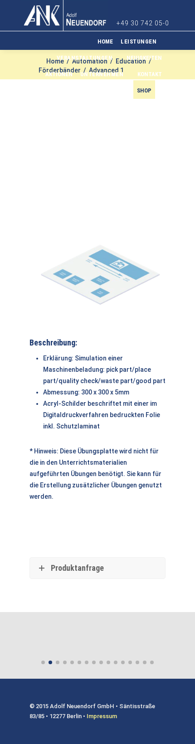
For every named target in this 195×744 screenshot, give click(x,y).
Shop (144, 90)
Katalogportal (103, 90)
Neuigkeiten (144, 57)
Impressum (102, 716)
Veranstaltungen (85, 57)
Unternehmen (102, 74)
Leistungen (138, 41)
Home (105, 41)
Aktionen (59, 74)
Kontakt (149, 74)
